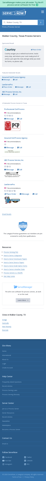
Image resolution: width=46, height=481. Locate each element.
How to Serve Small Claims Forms (15, 266)
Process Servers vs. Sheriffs (13, 273)
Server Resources (8, 413)
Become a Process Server (11, 429)
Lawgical (20, 474)
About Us (5, 359)
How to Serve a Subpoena (13, 255)
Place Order (36, 50)
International (6, 355)
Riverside (5, 330)
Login (4, 364)
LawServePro (7, 84)
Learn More (22, 300)
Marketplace (6, 425)
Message (6, 80)
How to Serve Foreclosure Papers (15, 259)
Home (4, 351)
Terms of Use (17, 477)
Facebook (8, 457)
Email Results (6, 214)
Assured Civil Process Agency (13, 77)
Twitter (29, 457)
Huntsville (5, 323)
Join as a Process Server (10, 409)
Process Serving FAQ (11, 252)
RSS (27, 464)
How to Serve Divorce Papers (14, 262)
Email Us (5, 444)
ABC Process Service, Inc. (12, 92)
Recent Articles (7, 386)
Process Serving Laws (9, 390)
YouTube (8, 461)
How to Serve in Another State (14, 269)
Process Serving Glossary (11, 394)
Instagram (8, 464)
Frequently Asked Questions (12, 382)
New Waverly (6, 327)
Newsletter (6, 421)
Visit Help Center (9, 276)
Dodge (4, 320)
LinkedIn (29, 461)
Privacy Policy (29, 477)
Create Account (7, 368)
